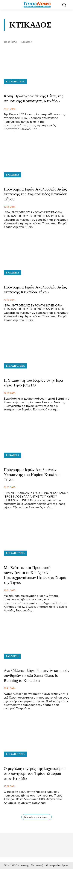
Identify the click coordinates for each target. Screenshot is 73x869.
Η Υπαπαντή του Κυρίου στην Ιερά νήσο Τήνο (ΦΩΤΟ (33, 382)
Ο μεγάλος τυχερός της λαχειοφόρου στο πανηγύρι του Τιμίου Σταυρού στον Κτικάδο (35, 773)
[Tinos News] (37, 4)
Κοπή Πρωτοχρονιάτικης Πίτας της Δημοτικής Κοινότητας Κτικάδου (33, 98)
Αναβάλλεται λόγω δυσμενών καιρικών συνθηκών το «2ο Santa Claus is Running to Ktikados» (36, 675)
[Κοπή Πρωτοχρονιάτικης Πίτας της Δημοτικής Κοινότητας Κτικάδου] (36, 67)
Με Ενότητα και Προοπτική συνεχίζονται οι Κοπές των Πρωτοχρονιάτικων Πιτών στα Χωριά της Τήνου (35, 575)
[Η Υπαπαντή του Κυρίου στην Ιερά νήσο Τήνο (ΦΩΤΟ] (36, 351)
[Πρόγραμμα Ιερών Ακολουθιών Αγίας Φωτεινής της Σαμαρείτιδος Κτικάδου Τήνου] (36, 159)
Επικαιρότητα (15, 81)
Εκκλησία (12, 174)
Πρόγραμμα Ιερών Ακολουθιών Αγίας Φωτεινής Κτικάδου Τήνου (35, 289)
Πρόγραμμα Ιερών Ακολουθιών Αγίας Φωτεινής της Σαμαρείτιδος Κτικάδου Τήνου (35, 194)
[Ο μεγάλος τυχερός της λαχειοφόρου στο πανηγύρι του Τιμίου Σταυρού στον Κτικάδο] (36, 739)
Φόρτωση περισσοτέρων (35, 817)
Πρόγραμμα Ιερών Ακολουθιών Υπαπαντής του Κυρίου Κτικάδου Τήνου (32, 474)
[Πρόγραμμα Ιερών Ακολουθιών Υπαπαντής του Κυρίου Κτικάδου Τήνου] (36, 440)
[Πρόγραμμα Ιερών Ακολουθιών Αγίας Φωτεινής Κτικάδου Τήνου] (36, 258)
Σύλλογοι (12, 656)
